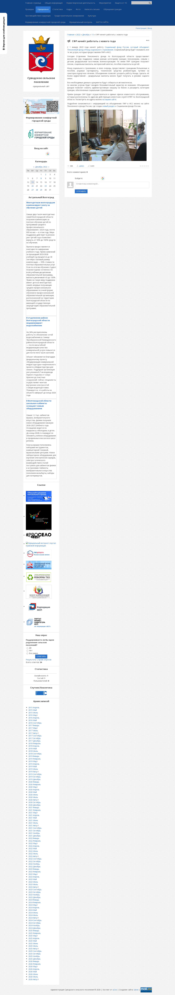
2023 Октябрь (34, 892)
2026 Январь (33, 961)
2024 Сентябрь (35, 920)
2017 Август (33, 733)
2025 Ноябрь (34, 956)
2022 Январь (33, 838)
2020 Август (33, 800)
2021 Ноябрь (34, 833)
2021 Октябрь (34, 830)
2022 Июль (33, 853)
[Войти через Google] (103, 178)
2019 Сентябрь (35, 774)
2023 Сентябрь (35, 889)
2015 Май (32, 710)
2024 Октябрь (34, 923)
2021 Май (32, 818)
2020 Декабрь (34, 805)
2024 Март (33, 905)
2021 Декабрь (34, 835)
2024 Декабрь (34, 928)
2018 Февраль (34, 743)
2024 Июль (33, 915)
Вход (150, 28)
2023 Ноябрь (34, 894)
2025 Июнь (33, 943)
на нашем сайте (109, 99)
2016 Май (32, 720)
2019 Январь (33, 756)
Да (30, 648)
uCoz (115, 989)
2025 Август (33, 948)
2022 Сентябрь (35, 859)
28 (37, 190)
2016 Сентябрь (35, 723)
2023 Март (33, 874)
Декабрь (86, 34)
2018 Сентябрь (35, 753)
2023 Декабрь (34, 897)
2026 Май (32, 971)
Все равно (33, 653)
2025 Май (32, 941)
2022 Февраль (34, 841)
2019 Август (33, 771)
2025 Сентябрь (35, 951)
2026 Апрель (33, 969)
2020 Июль (33, 797)
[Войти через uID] (85, 178)
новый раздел (108, 106)
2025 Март (33, 935)
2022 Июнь (33, 851)
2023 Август (33, 887)
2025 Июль (33, 946)
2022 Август (33, 856)
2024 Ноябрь (34, 925)
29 (41, 190)
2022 (78, 34)
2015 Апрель (33, 707)
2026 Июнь (33, 974)
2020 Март (33, 787)
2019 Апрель (33, 764)
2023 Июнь (33, 882)
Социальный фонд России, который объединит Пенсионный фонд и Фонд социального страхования (108, 48)
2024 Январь (33, 900)
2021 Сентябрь (35, 828)
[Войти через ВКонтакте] (89, 178)
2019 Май (32, 766)
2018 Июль (33, 751)
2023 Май (32, 879)
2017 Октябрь (34, 738)
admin (81, 166)
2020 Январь (33, 782)
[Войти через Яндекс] (98, 178)
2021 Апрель (33, 815)
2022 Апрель (33, 846)
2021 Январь (33, 807)
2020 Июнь (33, 794)
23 (46, 186)
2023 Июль (33, 884)
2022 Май (32, 848)
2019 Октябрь (34, 776)
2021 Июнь (33, 820)
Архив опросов (44, 659)
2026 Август (33, 979)
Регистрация (141, 28)
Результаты (31, 659)
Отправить (81, 191)
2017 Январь (33, 725)
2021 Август (33, 825)
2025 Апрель (33, 938)
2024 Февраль (34, 902)
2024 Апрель (33, 907)
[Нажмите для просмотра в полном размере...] (108, 161)
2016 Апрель (33, 718)
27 (33, 190)
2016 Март (33, 715)
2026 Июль (33, 977)
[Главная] (41, 72)
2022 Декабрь (34, 866)
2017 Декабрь (34, 741)
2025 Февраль (34, 933)
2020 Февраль (34, 784)
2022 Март (33, 843)
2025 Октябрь (34, 953)
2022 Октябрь (34, 861)
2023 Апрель (33, 876)
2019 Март (33, 761)
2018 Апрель (33, 746)
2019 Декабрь (34, 779)
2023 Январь (33, 869)
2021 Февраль (34, 810)
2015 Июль (33, 712)
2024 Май (32, 910)
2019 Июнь (33, 769)
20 (33, 186)
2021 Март (33, 812)
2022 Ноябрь (34, 864)
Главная (70, 34)
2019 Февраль (34, 759)
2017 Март (33, 728)
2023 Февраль (34, 871)
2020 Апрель (33, 789)
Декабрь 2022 (41, 167)
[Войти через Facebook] (94, 178)
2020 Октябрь (34, 802)
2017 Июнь (33, 730)
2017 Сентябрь (35, 735)
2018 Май (32, 748)
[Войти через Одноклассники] (107, 178)
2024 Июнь (33, 912)
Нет (30, 650)
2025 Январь (33, 930)
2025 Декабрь (34, 959)
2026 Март (33, 966)
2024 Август (33, 918)
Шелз (136, 989)
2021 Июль (33, 823)
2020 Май (32, 792)
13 (93, 34)
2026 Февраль (34, 964)
